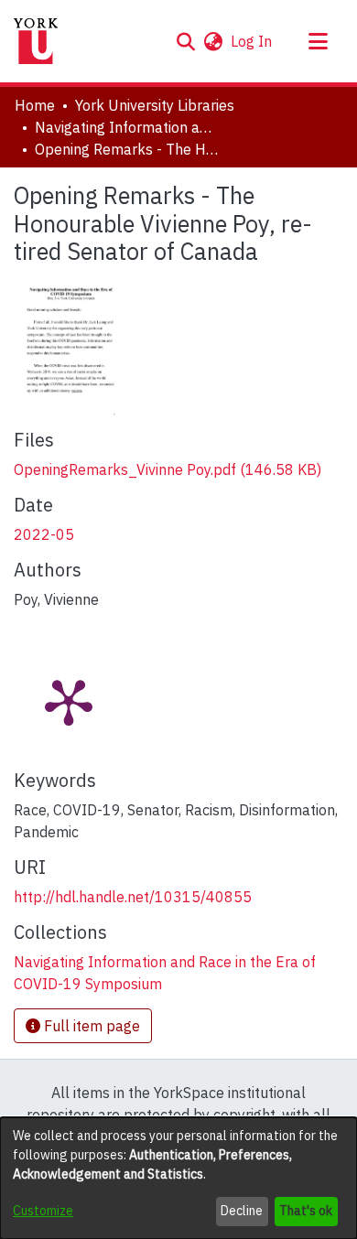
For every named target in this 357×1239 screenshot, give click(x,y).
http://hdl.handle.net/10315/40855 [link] (133, 897)
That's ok (305, 1210)
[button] (185, 41)
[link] (167, 469)
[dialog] (178, 1178)
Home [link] (35, 105)
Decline (242, 1210)
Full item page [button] (90, 1026)
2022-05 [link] (44, 534)
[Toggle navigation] (317, 41)
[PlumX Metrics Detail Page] (69, 701)
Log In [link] (252, 41)
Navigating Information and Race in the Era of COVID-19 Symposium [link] (126, 127)
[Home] (36, 41)
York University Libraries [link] (154, 105)
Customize (43, 1210)
